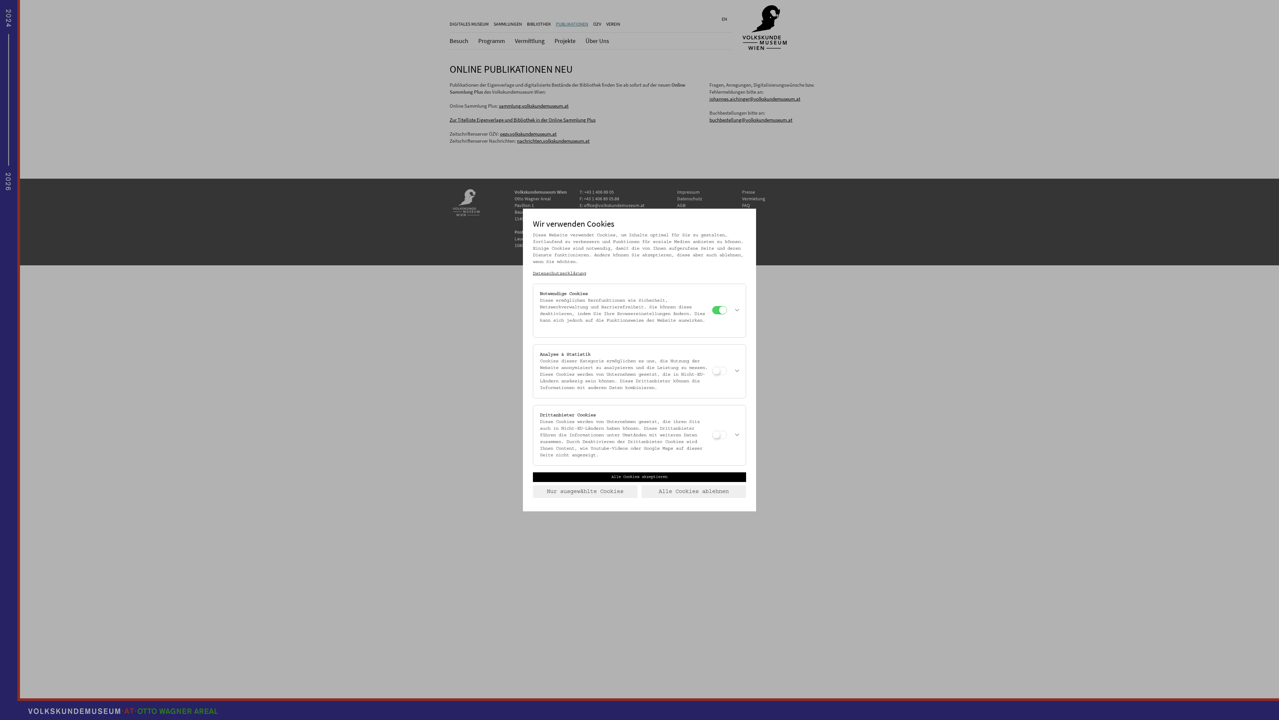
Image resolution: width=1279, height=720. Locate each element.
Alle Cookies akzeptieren (639, 477)
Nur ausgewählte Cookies (585, 491)
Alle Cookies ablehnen (694, 491)
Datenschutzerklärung (559, 274)
